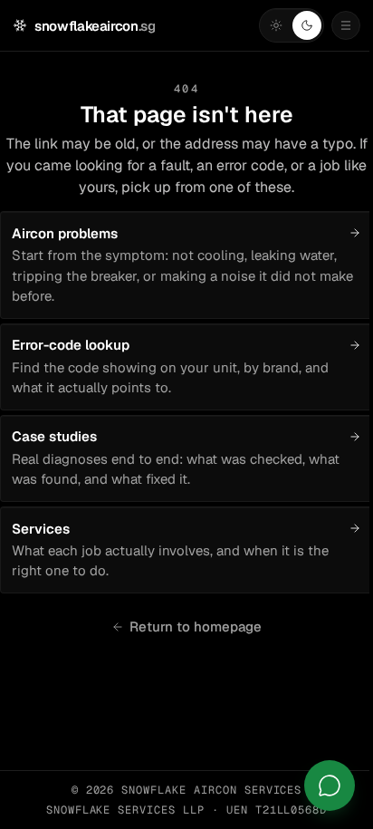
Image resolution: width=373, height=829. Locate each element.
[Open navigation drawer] (345, 25)
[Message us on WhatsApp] (329, 785)
